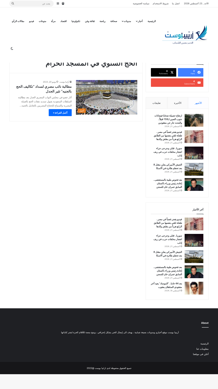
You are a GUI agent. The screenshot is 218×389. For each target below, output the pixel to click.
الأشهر (198, 103)
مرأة (53, 21)
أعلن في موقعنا (201, 354)
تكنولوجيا (76, 21)
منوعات (42, 21)
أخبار (140, 21)
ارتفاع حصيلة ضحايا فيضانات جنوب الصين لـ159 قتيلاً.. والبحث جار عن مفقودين (168, 119)
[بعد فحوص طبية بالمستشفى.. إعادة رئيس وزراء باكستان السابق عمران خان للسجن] (194, 184)
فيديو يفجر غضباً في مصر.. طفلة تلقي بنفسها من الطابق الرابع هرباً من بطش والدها (168, 135)
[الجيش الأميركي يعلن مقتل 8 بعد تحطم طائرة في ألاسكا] (194, 169)
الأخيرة (177, 103)
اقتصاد (63, 21)
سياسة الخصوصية (141, 3)
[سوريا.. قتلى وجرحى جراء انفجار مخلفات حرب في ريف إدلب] (194, 153)
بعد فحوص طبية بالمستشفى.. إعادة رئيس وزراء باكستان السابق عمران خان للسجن (167, 183)
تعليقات (156, 103)
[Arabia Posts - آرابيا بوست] (185, 35)
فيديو (31, 21)
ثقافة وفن (90, 21)
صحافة (113, 21)
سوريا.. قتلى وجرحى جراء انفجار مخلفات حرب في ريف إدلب (167, 152)
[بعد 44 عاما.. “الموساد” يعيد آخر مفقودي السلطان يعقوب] (194, 288)
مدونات (127, 21)
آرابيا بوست (64, 82)
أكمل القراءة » (60, 112)
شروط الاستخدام (161, 3)
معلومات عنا (202, 348)
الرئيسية (152, 21)
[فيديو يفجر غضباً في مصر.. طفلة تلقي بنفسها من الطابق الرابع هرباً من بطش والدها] (194, 136)
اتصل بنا (176, 3)
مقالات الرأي (18, 21)
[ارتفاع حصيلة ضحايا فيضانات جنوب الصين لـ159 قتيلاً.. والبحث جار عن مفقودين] (194, 120)
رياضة (103, 21)
